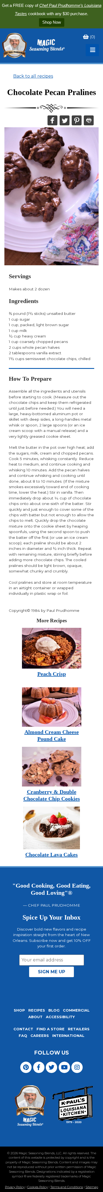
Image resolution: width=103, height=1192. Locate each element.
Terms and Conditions (66, 1187)
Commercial (76, 1010)
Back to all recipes (33, 76)
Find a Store (51, 1029)
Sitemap (91, 1187)
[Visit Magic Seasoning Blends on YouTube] (64, 1067)
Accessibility (60, 1017)
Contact (23, 1029)
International (68, 1036)
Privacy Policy (15, 1187)
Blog (54, 1010)
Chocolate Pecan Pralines (51, 92)
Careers (39, 1036)
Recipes (36, 1010)
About (35, 1017)
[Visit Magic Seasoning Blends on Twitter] (51, 1067)
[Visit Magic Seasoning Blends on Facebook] (39, 1067)
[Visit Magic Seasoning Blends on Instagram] (77, 1067)
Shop (19, 1010)
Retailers (79, 1029)
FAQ (23, 1036)
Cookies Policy (37, 1187)
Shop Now (51, 22)
